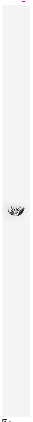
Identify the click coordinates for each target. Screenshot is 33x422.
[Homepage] (3, 1)
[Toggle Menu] (29, 1)
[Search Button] (27, 1)
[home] (2, 3)
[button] (16, 211)
